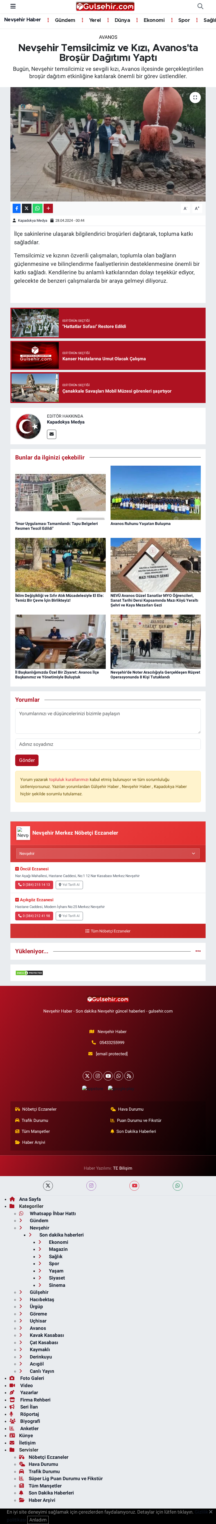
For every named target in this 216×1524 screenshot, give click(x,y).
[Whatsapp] (118, 1076)
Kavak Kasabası (46, 1335)
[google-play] (121, 1088)
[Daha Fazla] (48, 208)
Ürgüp (36, 1306)
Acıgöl (36, 1364)
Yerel (94, 20)
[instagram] (91, 1186)
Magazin (58, 1249)
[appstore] (92, 1088)
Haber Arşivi (33, 1142)
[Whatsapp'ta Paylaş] (37, 208)
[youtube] (134, 1186)
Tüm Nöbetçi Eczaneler (110, 931)
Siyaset (56, 1278)
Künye (26, 1435)
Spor (183, 20)
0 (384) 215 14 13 (36, 885)
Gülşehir (38, 1292)
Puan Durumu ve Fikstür (139, 1120)
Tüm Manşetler (36, 1131)
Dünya (122, 20)
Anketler (29, 1428)
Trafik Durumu (35, 1120)
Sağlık (55, 1256)
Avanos (108, 37)
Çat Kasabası (43, 1342)
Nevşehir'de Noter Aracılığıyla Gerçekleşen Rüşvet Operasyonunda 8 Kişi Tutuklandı (155, 674)
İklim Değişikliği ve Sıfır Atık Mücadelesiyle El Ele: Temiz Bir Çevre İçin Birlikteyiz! (59, 598)
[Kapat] (212, 1512)
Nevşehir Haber (22, 19)
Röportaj (29, 1414)
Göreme (38, 1314)
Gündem (64, 20)
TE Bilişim (122, 1168)
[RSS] (129, 1076)
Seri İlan (28, 1407)
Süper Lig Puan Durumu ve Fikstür (66, 1478)
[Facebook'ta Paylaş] (17, 208)
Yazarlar (28, 1392)
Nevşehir (39, 1228)
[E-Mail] (51, 434)
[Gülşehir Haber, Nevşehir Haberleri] (105, 6)
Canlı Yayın (41, 1371)
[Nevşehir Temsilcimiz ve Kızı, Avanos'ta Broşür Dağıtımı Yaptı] (108, 144)
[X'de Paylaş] (27, 208)
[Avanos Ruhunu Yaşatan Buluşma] (156, 492)
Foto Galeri (31, 1378)
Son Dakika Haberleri (136, 1131)
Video (26, 1385)
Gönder (27, 760)
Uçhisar (37, 1321)
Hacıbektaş (41, 1299)
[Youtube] (108, 1076)
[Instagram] (97, 1076)
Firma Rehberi (35, 1400)
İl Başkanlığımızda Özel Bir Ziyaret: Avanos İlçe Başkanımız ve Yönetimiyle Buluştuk (57, 674)
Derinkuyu (40, 1357)
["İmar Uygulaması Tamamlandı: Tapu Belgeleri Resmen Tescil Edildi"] (60, 492)
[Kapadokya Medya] (28, 425)
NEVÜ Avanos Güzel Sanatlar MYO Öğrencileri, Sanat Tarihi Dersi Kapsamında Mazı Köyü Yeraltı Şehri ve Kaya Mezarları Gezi (154, 600)
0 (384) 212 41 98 (36, 916)
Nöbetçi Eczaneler (39, 1109)
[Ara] (200, 6)
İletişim (27, 1443)
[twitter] (48, 1186)
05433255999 (112, 1042)
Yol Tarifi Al (71, 885)
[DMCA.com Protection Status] (29, 972)
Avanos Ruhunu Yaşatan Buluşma (141, 523)
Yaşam (56, 1271)
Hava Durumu (130, 1109)
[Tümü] (198, 951)
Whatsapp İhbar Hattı (52, 1213)
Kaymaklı (39, 1349)
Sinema (56, 1285)
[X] (87, 1076)
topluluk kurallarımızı (69, 779)
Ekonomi (154, 20)
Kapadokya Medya (32, 220)
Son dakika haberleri (61, 1235)
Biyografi (29, 1421)
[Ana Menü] (13, 6)
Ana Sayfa (30, 1199)
